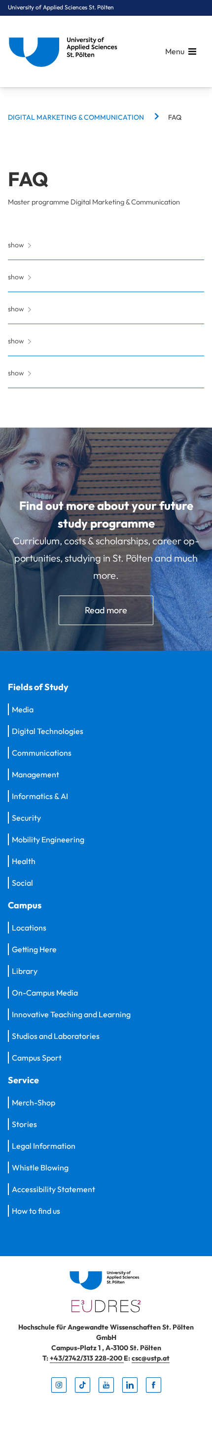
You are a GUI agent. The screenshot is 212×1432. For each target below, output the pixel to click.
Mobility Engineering (48, 839)
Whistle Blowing (40, 1167)
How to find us (36, 1211)
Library (24, 971)
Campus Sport (37, 1058)
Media (23, 709)
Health (23, 861)
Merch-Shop (33, 1102)
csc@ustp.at (151, 1358)
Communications (41, 753)
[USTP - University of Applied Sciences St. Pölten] (65, 51)
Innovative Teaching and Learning (71, 1014)
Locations (29, 927)
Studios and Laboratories (56, 1036)
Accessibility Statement (53, 1189)
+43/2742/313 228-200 (87, 1358)
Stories (24, 1124)
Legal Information (43, 1146)
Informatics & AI (40, 796)
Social (22, 883)
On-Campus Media (45, 993)
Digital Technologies (47, 731)
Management (35, 774)
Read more (106, 610)
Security (26, 818)
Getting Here (34, 949)
